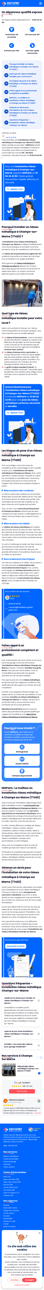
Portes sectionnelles (10, 1159)
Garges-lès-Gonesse (11, 1210)
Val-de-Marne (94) (10, 1187)
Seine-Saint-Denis (10, 1208)
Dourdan (6, 1216)
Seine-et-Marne (9, 1227)
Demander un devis (15, 946)
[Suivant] (41, 1057)
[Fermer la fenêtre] (39, 1233)
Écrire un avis (22, 1091)
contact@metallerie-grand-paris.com (21, 608)
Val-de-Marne (8, 1213)
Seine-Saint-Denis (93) (12, 1182)
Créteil (5, 1224)
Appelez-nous (16, 189)
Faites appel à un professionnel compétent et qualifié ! (21, 92)
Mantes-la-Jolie (9, 1221)
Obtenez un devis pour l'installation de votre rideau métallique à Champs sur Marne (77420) (21, 111)
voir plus (37, 1113)
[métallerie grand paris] (10, 3)
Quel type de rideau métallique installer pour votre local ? (20, 75)
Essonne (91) (8, 1185)
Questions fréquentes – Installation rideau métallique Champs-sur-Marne (20, 122)
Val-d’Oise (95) (9, 1190)
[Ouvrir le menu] (40, 3)
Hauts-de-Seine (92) (11, 1179)
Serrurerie (7, 1164)
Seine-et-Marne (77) (11, 1193)
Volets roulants (9, 1167)
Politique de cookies (22, 1285)
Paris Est (6, 1205)
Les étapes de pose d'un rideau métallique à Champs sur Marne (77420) (21, 83)
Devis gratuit (10, 137)
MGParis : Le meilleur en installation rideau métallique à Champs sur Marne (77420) (20, 100)
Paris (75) (7, 1177)
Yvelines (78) (8, 1195)
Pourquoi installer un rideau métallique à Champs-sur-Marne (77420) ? (22, 67)
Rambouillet (7, 1218)
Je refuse (14, 1280)
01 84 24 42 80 (15, 604)
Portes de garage (9, 1162)
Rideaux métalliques (10, 1156)
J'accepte (29, 1280)
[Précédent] (37, 1057)
